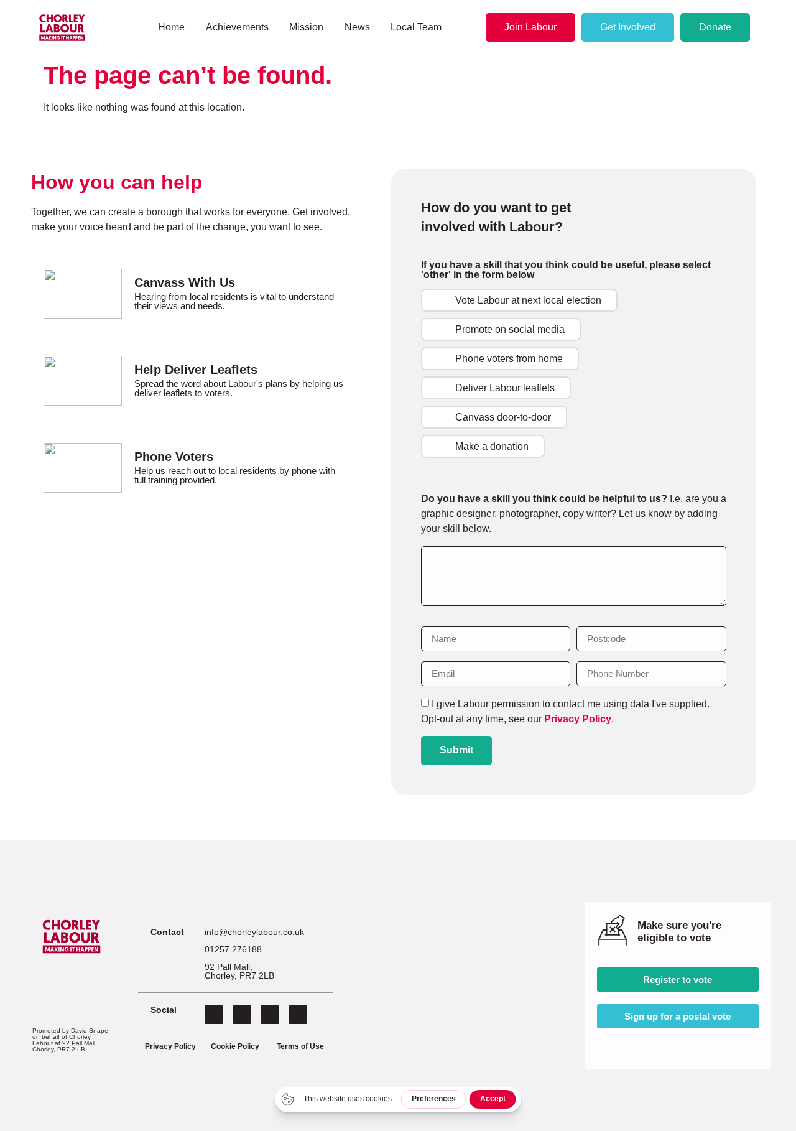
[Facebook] (214, 1014)
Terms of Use (300, 1046)
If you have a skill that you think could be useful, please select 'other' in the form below (566, 270)
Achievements (237, 27)
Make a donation (492, 446)
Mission (306, 27)
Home (171, 27)
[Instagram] (270, 1014)
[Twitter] (242, 1014)
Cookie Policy (235, 1046)
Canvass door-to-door (503, 417)
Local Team (416, 27)
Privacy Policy (577, 719)
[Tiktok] (298, 1014)
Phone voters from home (509, 358)
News (357, 27)
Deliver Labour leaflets (505, 388)
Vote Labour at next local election (528, 300)
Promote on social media (510, 329)
